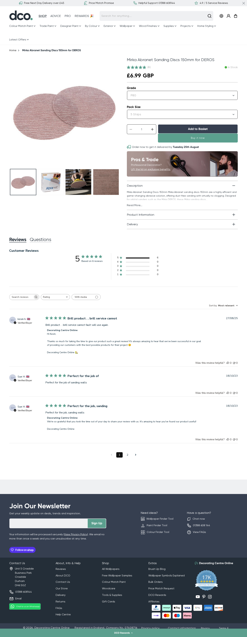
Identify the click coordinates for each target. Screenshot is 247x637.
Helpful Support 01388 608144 (156, 3)
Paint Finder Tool (157, 525)
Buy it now (198, 137)
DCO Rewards (157, 595)
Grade (131, 88)
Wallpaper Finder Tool (159, 518)
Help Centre (63, 614)
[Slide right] (116, 111)
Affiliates (153, 601)
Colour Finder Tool (158, 532)
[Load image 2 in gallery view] (51, 182)
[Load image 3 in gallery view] (78, 182)
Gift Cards (108, 601)
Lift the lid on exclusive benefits (150, 169)
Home (12, 50)
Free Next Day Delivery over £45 (44, 3)
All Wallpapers (110, 569)
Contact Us (63, 581)
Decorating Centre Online (52, 627)
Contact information (182, 628)
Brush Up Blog (157, 569)
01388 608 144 (201, 525)
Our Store (62, 588)
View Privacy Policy (75, 534)
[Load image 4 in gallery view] (106, 182)
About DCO (63, 575)
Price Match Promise (101, 3)
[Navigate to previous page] (111, 455)
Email (18, 598)
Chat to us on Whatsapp (28, 606)
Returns (60, 601)
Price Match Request (161, 588)
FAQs (59, 608)
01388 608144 (23, 591)
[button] (123, 633)
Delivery (61, 595)
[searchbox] (21, 297)
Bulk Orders (155, 581)
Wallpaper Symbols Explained (166, 575)
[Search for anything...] (209, 16)
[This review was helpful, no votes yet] (228, 363)
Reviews (61, 569)
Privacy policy (150, 628)
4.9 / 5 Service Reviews (214, 3)
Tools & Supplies (112, 595)
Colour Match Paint (114, 581)
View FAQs (199, 532)
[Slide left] (13, 111)
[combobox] (156, 16)
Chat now (199, 518)
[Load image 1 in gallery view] (23, 182)
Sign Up (96, 523)
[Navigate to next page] (135, 455)
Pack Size (134, 107)
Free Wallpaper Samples (117, 575)
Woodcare (108, 588)
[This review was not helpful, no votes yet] (234, 363)
